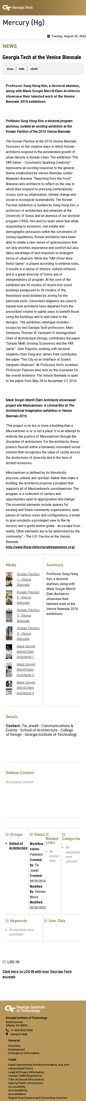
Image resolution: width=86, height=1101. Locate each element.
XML (22, 69)
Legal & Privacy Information (26, 1072)
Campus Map (18, 1034)
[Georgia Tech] (25, 1008)
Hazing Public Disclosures (25, 1083)
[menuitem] (43, 1047)
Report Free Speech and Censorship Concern (37, 1097)
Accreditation (17, 1094)
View (10, 69)
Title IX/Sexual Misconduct (26, 1079)
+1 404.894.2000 (21, 1030)
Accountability (17, 1090)
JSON (34, 69)
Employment (16, 1049)
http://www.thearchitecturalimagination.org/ (41, 547)
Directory (14, 1045)
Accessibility (16, 1086)
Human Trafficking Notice (25, 1075)
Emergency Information (23, 1053)
